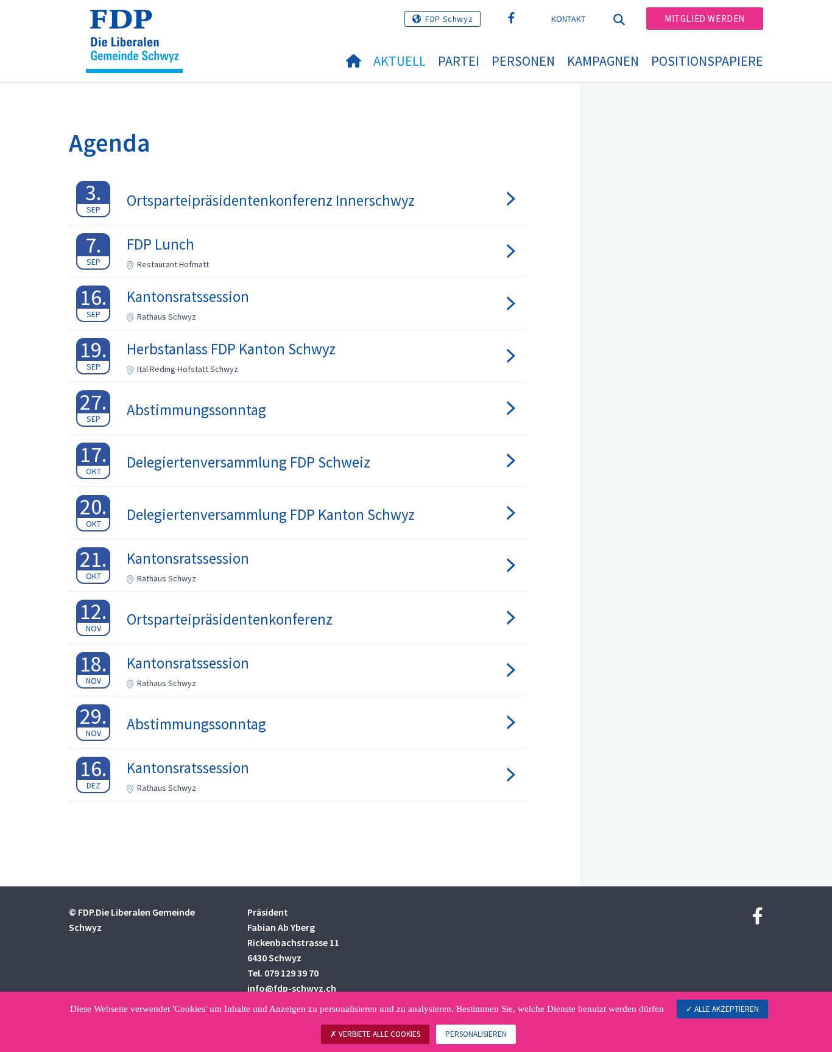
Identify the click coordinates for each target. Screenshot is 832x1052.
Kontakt (568, 18)
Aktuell (399, 60)
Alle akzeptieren (726, 1009)
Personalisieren (476, 1034)
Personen (523, 60)
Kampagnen (603, 60)
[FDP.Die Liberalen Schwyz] (139, 25)
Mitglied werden (705, 18)
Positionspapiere (707, 60)
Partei (458, 60)
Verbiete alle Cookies (378, 1034)
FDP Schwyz (449, 18)
